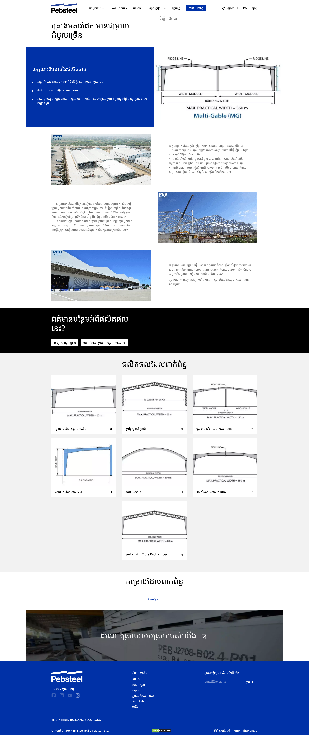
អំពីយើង (136, 679)
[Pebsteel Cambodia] (67, 676)
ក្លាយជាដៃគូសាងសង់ (143, 696)
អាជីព (135, 707)
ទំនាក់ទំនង (138, 701)
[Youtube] (70, 695)
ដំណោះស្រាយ (140, 685)
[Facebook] (54, 695)
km (245, 8)
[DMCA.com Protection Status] (161, 731)
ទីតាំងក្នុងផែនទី (222, 731)
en (239, 8)
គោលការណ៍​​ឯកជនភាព (245, 731)
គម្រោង (136, 690)
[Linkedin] (62, 695)
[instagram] (78, 695)
